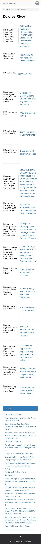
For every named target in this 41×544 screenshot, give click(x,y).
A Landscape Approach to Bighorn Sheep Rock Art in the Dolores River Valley (26, 353)
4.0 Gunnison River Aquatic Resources (19, 454)
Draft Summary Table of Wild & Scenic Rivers (27, 390)
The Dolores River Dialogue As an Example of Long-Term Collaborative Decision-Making (20, 466)
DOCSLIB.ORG (9, 3)
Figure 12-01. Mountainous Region (17, 526)
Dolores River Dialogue (13, 441)
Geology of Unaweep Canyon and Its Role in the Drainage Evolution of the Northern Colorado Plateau (28, 231)
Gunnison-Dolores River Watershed (28, 133)
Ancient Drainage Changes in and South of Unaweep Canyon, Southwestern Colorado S (20, 481)
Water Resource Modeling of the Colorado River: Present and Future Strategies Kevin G (20, 447)
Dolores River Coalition (13, 414)
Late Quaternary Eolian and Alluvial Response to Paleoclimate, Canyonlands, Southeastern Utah (28, 253)
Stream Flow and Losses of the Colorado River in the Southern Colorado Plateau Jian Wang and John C (20, 435)
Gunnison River (25, 73)
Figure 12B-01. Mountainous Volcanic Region (27, 57)
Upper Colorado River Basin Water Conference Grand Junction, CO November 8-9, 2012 (20, 426)
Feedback (28, 541)
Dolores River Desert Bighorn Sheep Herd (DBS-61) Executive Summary (28, 98)
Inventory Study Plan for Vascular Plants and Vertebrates (27, 293)
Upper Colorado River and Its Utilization (27, 272)
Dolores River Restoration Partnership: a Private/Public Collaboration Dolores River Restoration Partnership (26, 36)
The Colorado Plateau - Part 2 (15, 472)
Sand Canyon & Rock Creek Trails (28, 152)
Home (5, 9)
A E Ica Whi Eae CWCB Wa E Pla (27, 309)
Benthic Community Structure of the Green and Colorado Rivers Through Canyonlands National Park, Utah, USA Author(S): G (20, 520)
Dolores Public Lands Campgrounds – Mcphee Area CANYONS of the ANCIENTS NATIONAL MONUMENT (20, 511)
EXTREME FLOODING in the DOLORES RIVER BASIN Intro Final (28, 209)
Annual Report (10, 475)
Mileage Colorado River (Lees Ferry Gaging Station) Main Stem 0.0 (28, 373)
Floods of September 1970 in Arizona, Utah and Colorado (28, 331)
